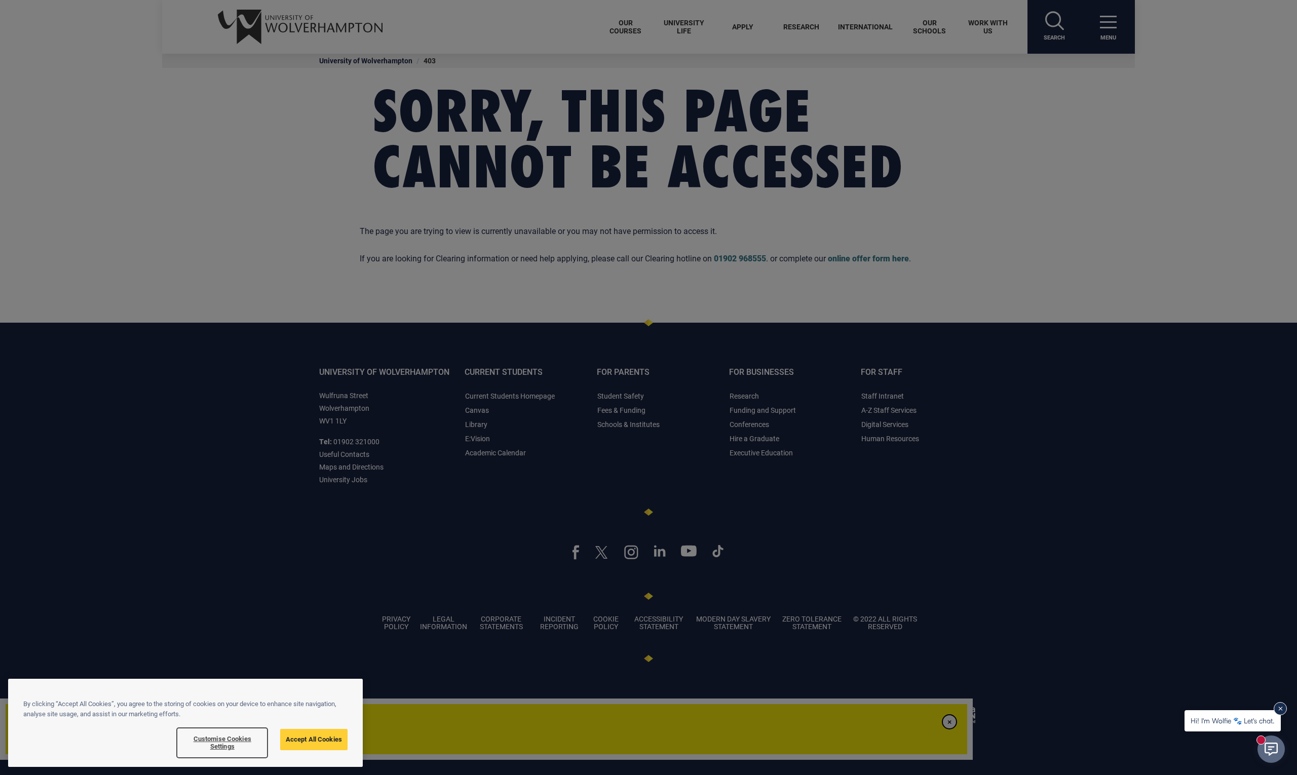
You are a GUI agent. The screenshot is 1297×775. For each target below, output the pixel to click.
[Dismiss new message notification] (1280, 708)
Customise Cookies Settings (222, 742)
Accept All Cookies (314, 739)
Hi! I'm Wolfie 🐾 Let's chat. (1233, 720)
